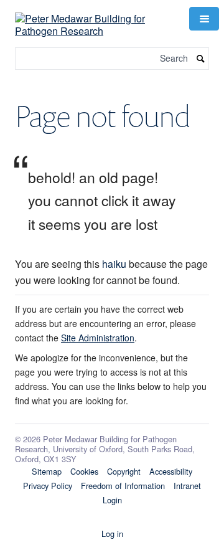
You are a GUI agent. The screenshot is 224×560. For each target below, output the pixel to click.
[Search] (201, 59)
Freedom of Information (123, 485)
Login (112, 500)
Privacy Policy (47, 485)
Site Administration (97, 337)
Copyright (124, 471)
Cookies (84, 471)
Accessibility (170, 471)
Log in (112, 533)
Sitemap (47, 471)
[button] (204, 19)
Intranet (187, 485)
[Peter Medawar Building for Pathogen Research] (94, 17)
